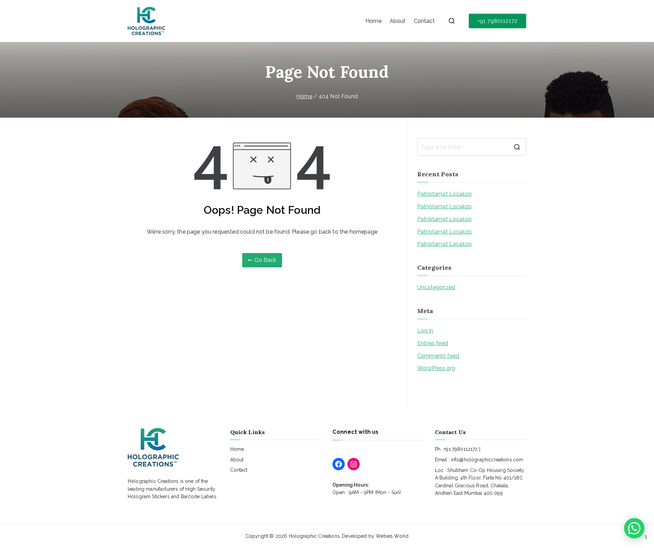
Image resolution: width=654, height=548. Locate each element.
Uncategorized (436, 287)
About (398, 21)
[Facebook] (338, 464)
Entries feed (432, 343)
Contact (424, 21)
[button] (634, 528)
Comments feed (438, 356)
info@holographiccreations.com (487, 459)
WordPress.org (436, 368)
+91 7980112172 (497, 21)
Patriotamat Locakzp (444, 194)
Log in (425, 330)
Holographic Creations (314, 536)
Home (373, 21)
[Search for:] (472, 146)
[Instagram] (353, 464)
